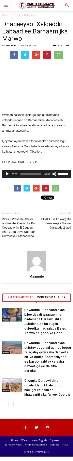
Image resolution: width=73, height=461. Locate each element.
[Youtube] (47, 427)
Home (5, 15)
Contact (54, 444)
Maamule (11, 45)
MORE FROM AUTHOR (51, 297)
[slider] (63, 173)
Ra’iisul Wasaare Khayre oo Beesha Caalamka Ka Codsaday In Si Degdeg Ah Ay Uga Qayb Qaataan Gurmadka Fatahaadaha (18, 227)
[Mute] (54, 174)
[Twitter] (36, 427)
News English (39, 440)
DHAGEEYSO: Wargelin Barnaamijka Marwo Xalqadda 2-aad (56, 223)
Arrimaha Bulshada (24, 15)
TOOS (65, 444)
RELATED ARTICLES (20, 297)
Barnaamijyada (13, 444)
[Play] (7, 174)
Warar (6, 319)
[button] (67, 5)
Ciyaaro (54, 440)
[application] (36, 174)
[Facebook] (25, 427)
